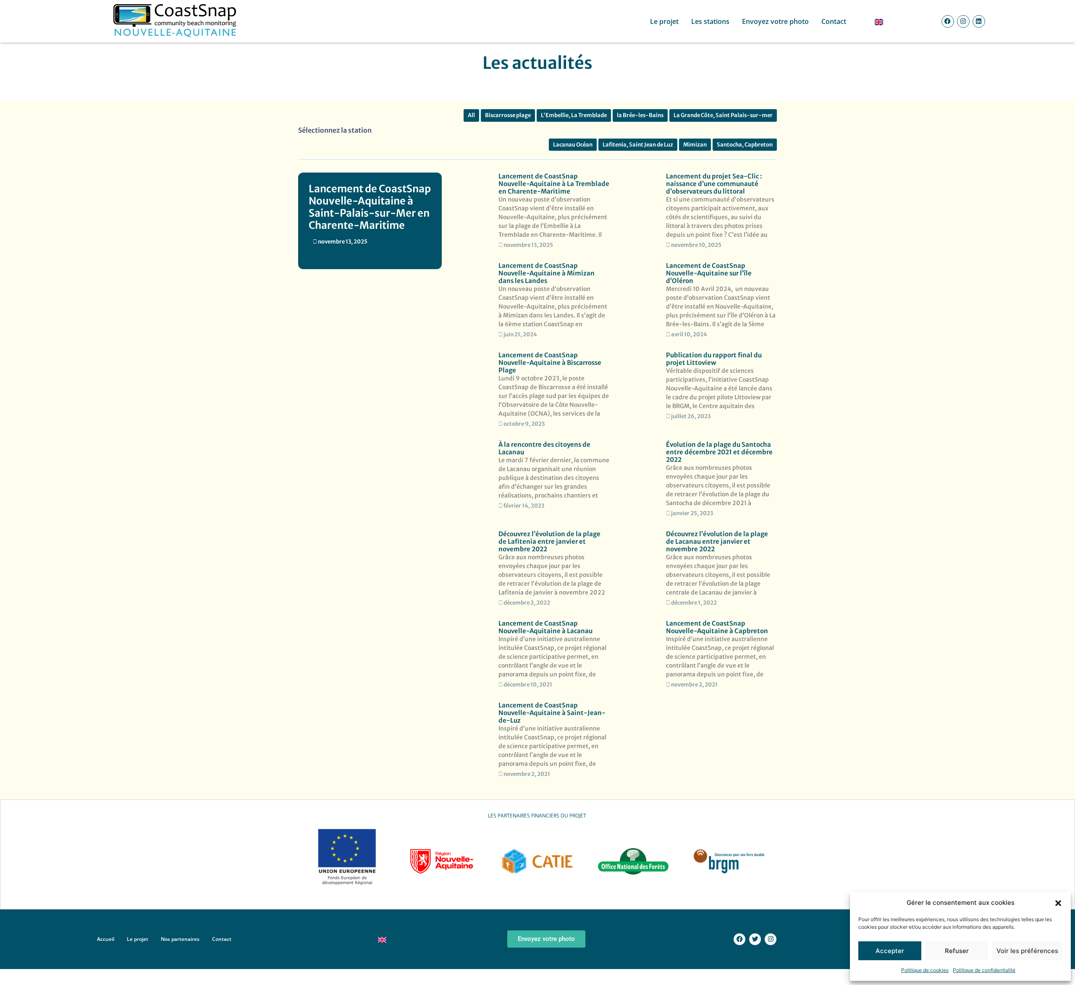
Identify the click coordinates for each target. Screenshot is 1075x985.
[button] (1058, 903)
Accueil (105, 939)
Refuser (957, 951)
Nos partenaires (180, 939)
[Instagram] (963, 21)
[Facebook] (947, 21)
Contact (833, 21)
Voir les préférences (1027, 951)
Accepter (890, 951)
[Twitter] (755, 939)
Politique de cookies (925, 970)
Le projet (664, 21)
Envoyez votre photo (775, 21)
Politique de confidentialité (984, 970)
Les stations (710, 21)
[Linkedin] (979, 21)
